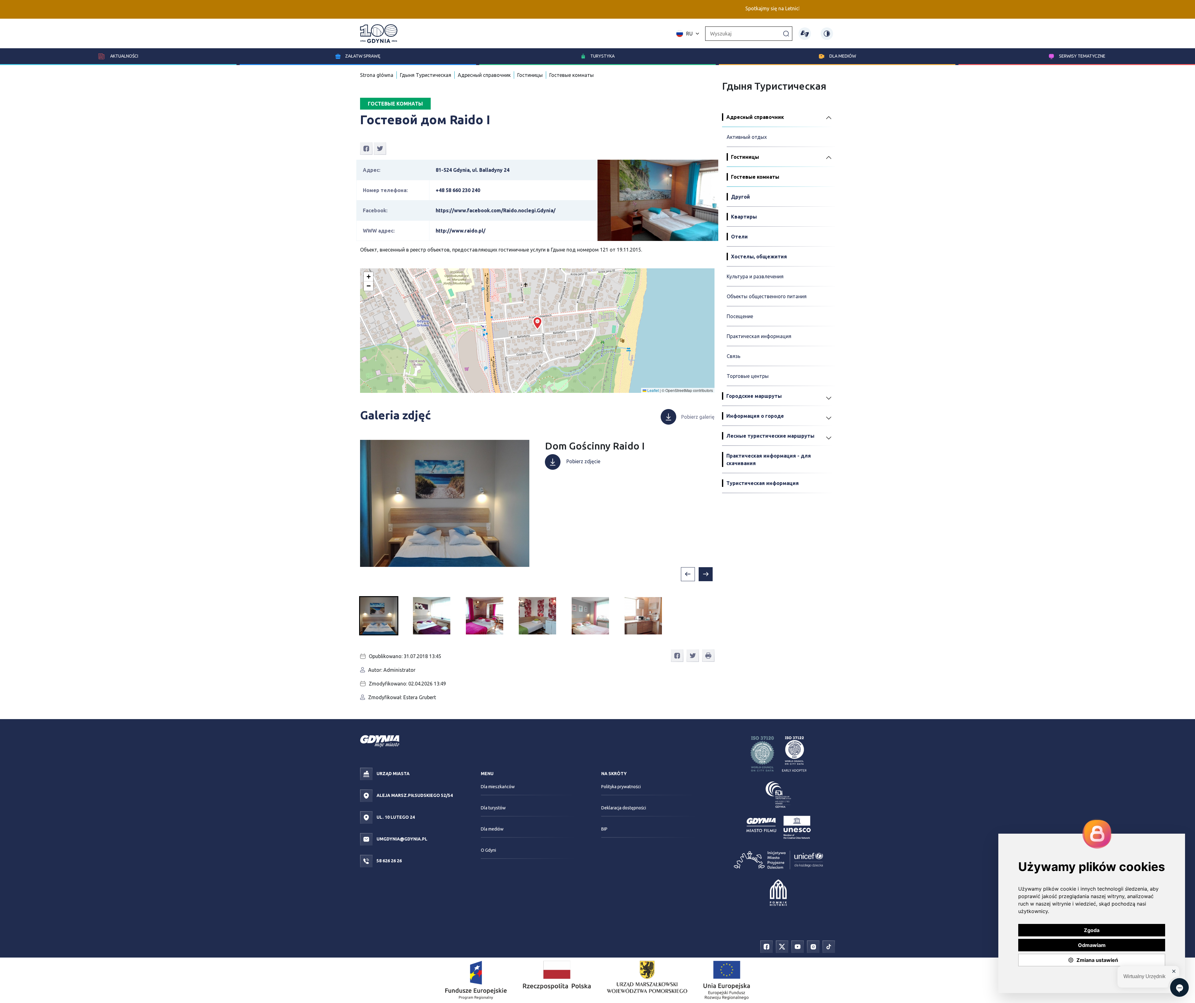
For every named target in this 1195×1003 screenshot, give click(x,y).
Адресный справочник (484, 75)
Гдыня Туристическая (425, 75)
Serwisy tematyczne (1082, 56)
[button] (537, 323)
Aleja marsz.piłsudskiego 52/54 (414, 795)
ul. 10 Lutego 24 (395, 817)
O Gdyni (488, 850)
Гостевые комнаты (571, 75)
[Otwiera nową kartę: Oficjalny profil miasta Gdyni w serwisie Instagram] (813, 946)
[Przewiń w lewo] (688, 574)
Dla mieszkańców (498, 786)
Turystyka (602, 56)
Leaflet (652, 390)
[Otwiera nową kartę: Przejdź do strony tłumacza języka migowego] (805, 33)
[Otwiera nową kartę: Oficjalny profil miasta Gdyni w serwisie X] (782, 946)
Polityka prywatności (621, 786)
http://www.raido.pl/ (460, 230)
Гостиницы (530, 75)
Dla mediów (842, 56)
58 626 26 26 (389, 860)
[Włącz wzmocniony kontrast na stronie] (827, 33)
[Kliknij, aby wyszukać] (786, 33)
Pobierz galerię (698, 417)
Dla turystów (493, 807)
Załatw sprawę (362, 56)
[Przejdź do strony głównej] (378, 33)
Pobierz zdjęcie (582, 461)
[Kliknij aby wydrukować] (708, 655)
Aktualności (123, 56)
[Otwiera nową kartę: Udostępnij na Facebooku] (366, 148)
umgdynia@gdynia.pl (401, 838)
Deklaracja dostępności (623, 807)
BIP (604, 828)
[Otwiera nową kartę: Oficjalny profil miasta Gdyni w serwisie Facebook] (766, 946)
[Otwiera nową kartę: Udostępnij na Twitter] (380, 148)
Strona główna (376, 75)
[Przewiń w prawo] (706, 574)
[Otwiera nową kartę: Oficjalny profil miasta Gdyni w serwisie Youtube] (797, 946)
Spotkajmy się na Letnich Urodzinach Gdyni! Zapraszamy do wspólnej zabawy (785, 8)
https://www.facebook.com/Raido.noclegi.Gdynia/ (495, 210)
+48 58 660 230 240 (458, 190)
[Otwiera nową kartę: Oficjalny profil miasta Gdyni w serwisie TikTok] (828, 946)
